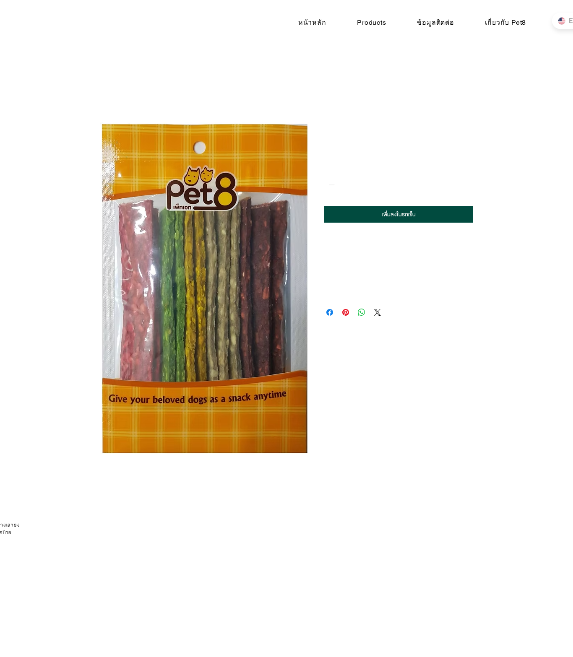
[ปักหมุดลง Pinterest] (346, 312)
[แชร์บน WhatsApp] (362, 312)
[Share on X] (377, 312)
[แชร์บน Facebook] (330, 312)
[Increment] (356, 184)
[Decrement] (331, 184)
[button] (371, 22)
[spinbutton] (343, 184)
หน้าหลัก (110, 91)
